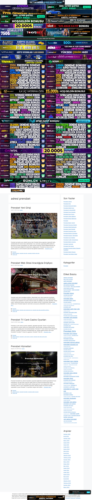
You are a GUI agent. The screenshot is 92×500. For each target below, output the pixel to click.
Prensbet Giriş (67, 203)
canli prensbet (68, 281)
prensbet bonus (76, 303)
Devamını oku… (49, 248)
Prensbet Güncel (68, 338)
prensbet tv (74, 385)
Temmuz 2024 (67, 457)
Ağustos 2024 (67, 455)
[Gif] (46, 91)
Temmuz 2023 (67, 483)
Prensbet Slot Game (69, 246)
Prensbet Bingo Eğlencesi (70, 218)
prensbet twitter (68, 394)
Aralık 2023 (66, 472)
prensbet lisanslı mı (75, 357)
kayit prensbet (67, 289)
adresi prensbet (15, 253)
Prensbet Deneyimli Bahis (70, 206)
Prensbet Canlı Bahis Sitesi (70, 254)
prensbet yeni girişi (23, 253)
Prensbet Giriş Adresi (70, 333)
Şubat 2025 (66, 442)
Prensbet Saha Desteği (69, 229)
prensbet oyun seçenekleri (68, 369)
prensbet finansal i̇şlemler (74, 324)
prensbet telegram (69, 383)
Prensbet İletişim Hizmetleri (70, 233)
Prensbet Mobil (74, 363)
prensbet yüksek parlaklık (68, 407)
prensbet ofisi (66, 364)
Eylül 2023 (66, 478)
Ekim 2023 (66, 476)
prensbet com (67, 324)
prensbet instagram (69, 348)
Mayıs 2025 (66, 440)
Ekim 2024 (66, 451)
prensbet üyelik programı (33, 391)
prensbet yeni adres (70, 402)
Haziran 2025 (67, 438)
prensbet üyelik (74, 413)
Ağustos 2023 (67, 481)
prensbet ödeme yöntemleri (70, 412)
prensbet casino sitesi (69, 322)
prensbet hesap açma (67, 346)
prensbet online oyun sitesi (73, 364)
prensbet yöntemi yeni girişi (33, 253)
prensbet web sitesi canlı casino (40, 336)
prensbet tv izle (68, 393)
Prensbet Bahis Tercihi (69, 223)
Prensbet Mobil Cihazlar (70, 252)
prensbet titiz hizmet (67, 385)
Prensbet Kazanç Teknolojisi (71, 235)
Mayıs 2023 (66, 487)
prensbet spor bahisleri (69, 380)
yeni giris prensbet (68, 421)
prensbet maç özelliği (67, 363)
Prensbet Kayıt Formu (69, 214)
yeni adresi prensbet (70, 419)
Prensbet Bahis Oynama (70, 242)
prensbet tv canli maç (69, 387)
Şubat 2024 (66, 468)
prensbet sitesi (68, 378)
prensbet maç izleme (71, 361)
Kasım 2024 (67, 449)
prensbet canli (67, 307)
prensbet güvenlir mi (71, 344)
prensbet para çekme (70, 373)
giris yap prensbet (75, 286)
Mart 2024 (66, 466)
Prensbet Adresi (68, 201)
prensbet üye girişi (67, 413)
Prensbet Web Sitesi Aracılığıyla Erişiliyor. (32, 263)
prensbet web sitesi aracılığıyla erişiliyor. (40, 310)
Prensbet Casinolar (68, 244)
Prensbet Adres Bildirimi (70, 216)
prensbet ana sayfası (68, 295)
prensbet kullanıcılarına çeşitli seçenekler (70, 422)
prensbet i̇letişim (67, 349)
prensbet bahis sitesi (70, 300)
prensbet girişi (75, 335)
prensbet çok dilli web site (68, 410)
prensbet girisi (67, 325)
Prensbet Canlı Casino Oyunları (70, 315)
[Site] (23, 66)
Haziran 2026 (67, 434)
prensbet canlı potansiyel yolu (25, 310)
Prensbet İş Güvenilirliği (69, 210)
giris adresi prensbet (69, 285)
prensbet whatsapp (70, 398)
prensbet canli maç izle (72, 309)
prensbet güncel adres (69, 340)
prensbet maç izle (66, 359)
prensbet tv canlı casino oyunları (26, 336)
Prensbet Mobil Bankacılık (70, 227)
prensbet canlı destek (70, 317)
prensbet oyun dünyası (67, 366)
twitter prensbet (68, 417)
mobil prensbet (75, 289)
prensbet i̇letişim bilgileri (69, 351)
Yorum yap (14, 254)
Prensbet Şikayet (75, 415)
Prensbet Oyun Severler (69, 212)
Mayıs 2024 (66, 461)
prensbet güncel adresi (72, 342)
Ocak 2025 (66, 445)
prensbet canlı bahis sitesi (70, 312)
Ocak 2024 (66, 470)
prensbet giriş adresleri (67, 335)
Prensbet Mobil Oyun (69, 208)
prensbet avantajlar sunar (68, 296)
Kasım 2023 (67, 474)
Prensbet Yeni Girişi (21, 207)
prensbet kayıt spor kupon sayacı (69, 354)
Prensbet (14, 251)
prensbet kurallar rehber (67, 357)
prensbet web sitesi (75, 396)
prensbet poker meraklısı (67, 374)
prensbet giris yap (68, 329)
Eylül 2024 (66, 453)
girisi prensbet (67, 286)
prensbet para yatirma (68, 371)
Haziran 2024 (67, 459)
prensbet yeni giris (68, 405)
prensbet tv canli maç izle (71, 390)
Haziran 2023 (67, 485)
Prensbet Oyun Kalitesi (69, 237)
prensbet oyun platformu (69, 367)
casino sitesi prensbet (70, 283)
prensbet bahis (68, 298)
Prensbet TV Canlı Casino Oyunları (28, 319)
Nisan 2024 (66, 464)
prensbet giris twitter (69, 327)
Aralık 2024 (66, 447)
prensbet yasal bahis (67, 400)
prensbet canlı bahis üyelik (68, 314)
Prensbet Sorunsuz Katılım (70, 225)
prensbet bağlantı (67, 302)
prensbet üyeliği (67, 415)
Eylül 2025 (66, 436)
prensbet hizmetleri (23, 391)
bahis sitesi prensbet (68, 279)
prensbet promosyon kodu (71, 376)
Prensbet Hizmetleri (21, 346)
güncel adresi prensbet (69, 288)
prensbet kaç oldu (68, 356)
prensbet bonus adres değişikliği (69, 305)
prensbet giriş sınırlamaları (68, 337)
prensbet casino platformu (68, 319)
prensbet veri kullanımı (67, 396)
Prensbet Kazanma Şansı (70, 231)
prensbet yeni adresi (70, 404)
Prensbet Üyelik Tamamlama (71, 239)
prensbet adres (67, 291)
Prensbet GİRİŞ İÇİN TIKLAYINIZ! (46, 38)
